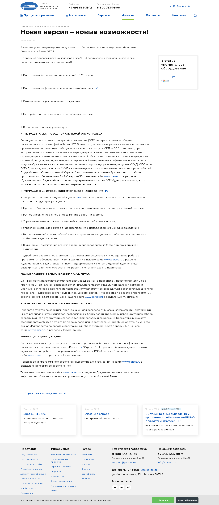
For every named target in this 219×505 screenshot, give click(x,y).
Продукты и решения (39, 15)
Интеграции (27, 493)
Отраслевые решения (32, 483)
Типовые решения (30, 478)
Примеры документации (63, 486)
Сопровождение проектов (59, 460)
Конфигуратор (28, 488)
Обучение (56, 471)
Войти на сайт (182, 6)
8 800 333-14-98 (108, 7)
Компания (179, 15)
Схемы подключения (61, 481)
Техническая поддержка (63, 454)
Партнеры (153, 15)
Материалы (77, 15)
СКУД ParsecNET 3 (171, 409)
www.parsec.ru (113, 176)
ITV (95, 88)
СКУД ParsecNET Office (31, 464)
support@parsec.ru (124, 462)
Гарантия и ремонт (60, 466)
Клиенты (85, 469)
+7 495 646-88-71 (171, 454)
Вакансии (86, 478)
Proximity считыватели (32, 469)
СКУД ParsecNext (29, 454)
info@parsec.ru (167, 462)
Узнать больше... (187, 500)
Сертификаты (88, 474)
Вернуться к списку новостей (45, 393)
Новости (128, 15)
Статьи (54, 490)
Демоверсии (57, 476)
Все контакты (149, 469)
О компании (87, 459)
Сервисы (103, 15)
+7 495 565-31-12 (80, 7)
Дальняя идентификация (33, 474)
